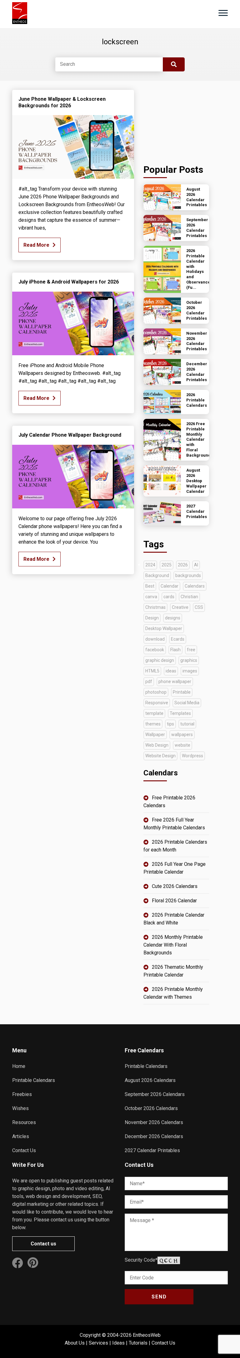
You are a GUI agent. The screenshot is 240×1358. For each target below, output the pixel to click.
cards (168, 596)
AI (196, 564)
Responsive (156, 702)
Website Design (160, 755)
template (154, 713)
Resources (24, 1122)
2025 (167, 564)
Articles (20, 1136)
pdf (148, 681)
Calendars (195, 586)
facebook (154, 649)
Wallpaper (155, 734)
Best (149, 586)
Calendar (169, 586)
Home (18, 1066)
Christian (189, 596)
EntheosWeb (147, 1335)
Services (98, 1343)
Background (157, 575)
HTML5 (152, 670)
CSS (199, 607)
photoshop (156, 692)
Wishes (20, 1108)
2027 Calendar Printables (152, 1150)
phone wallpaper (174, 681)
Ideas (118, 1343)
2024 (150, 564)
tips (170, 723)
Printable (182, 692)
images (189, 670)
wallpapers (182, 734)
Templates (180, 713)
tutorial (187, 723)
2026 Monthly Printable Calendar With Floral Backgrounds (173, 945)
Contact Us (24, 1150)
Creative (180, 607)
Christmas (155, 607)
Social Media (186, 702)
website (182, 745)
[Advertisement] (176, 121)
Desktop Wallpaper (163, 628)
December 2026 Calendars (154, 1136)
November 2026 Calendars (154, 1122)
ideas (171, 670)
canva (151, 596)
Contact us (43, 1244)
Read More (36, 245)
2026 (183, 564)
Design (152, 617)
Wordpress (192, 755)
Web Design (156, 745)
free (191, 649)
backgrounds (188, 575)
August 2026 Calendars (150, 1080)
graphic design (159, 660)
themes (153, 723)
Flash (175, 649)
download (155, 639)
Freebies (22, 1094)
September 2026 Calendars (155, 1094)
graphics (188, 660)
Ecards (177, 639)
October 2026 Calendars (151, 1108)
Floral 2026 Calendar (174, 901)
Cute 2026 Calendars (175, 886)
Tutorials (138, 1343)
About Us (75, 1343)
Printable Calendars (33, 1080)
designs (172, 617)
